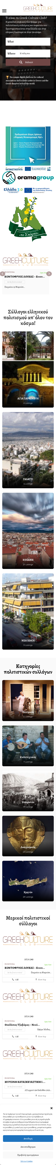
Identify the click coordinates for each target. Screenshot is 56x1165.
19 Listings (28, 806)
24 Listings (28, 851)
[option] (26, 272)
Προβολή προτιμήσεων (28, 1155)
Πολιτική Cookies (26, 1161)
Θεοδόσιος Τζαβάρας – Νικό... (22, 1025)
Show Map (41, 979)
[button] (51, 1108)
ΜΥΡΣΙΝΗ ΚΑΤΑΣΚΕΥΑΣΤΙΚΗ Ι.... (25, 1082)
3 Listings (28, 761)
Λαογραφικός (28, 847)
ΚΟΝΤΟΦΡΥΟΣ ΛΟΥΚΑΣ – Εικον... (24, 277)
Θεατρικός (28, 712)
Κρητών (28, 892)
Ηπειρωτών (28, 802)
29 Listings (28, 897)
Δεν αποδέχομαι (28, 1146)
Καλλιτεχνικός (28, 757)
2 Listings (28, 716)
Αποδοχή (28, 1138)
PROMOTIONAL (9, 272)
